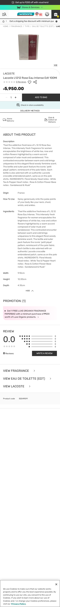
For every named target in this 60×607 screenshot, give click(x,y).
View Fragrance (16, 370)
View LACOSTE (14, 386)
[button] (55, 14)
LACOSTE (9, 73)
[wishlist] (29, 82)
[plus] (15, 97)
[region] (30, 593)
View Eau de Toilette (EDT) (24, 378)
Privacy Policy (18, 604)
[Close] (56, 584)
